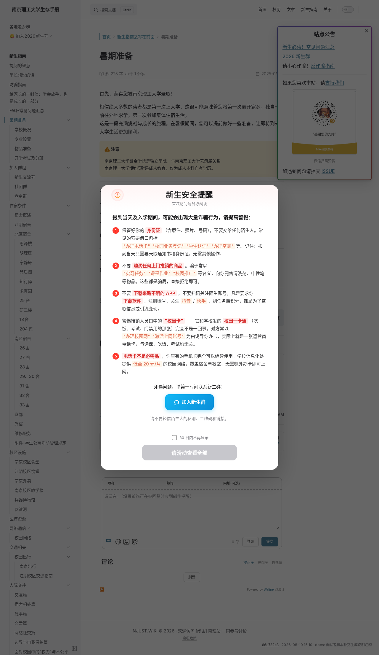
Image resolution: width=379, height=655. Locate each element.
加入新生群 (193, 402)
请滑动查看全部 (189, 453)
